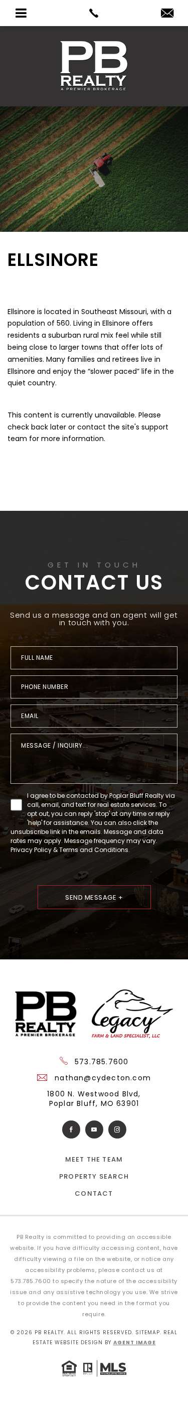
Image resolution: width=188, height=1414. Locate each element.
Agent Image (134, 1342)
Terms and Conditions (93, 849)
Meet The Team (94, 1159)
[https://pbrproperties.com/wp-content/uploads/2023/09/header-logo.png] (94, 66)
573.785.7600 (100, 1062)
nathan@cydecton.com (101, 1078)
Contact (94, 1193)
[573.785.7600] (94, 13)
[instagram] (117, 1129)
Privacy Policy (31, 849)
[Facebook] (71, 1129)
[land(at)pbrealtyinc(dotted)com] (167, 14)
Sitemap (147, 1332)
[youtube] (94, 1129)
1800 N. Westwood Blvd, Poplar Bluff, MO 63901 (93, 1099)
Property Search (94, 1176)
